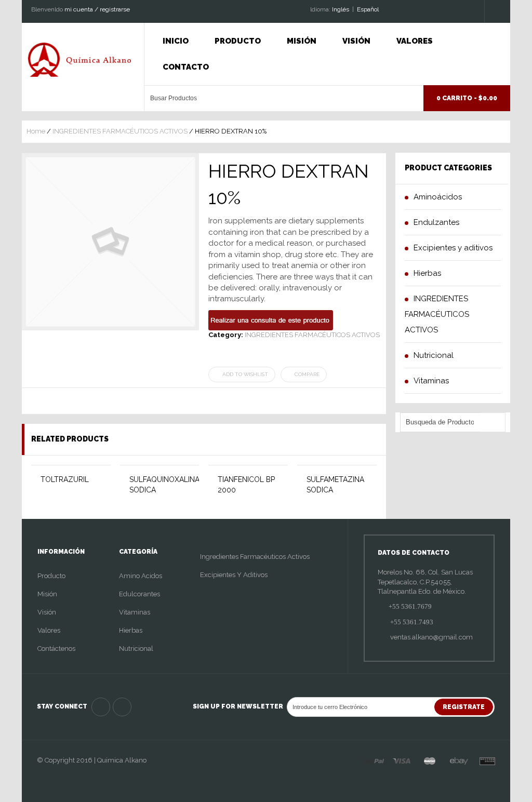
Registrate (464, 707)
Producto (238, 41)
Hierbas (130, 630)
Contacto (186, 67)
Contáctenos (56, 648)
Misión (301, 41)
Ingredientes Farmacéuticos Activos (255, 556)
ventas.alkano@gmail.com (431, 637)
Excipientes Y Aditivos (234, 575)
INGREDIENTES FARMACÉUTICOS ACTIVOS (120, 131)
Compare (307, 374)
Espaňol (368, 9)
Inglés (340, 9)
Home (35, 131)
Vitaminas (134, 612)
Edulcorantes (139, 594)
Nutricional (136, 648)
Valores (414, 41)
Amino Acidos (140, 576)
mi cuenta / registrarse (97, 9)
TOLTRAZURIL (65, 479)
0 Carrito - (466, 98)
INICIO (176, 41)
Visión (356, 41)
